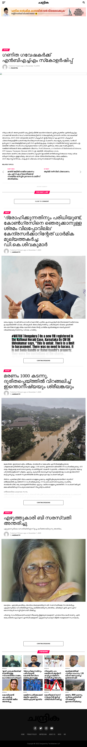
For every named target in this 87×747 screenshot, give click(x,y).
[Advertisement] (43, 33)
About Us (52, 734)
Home (23, 734)
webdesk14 (16, 252)
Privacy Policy (32, 734)
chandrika (14, 68)
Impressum (43, 734)
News (59, 734)
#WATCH (17, 336)
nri (65, 734)
